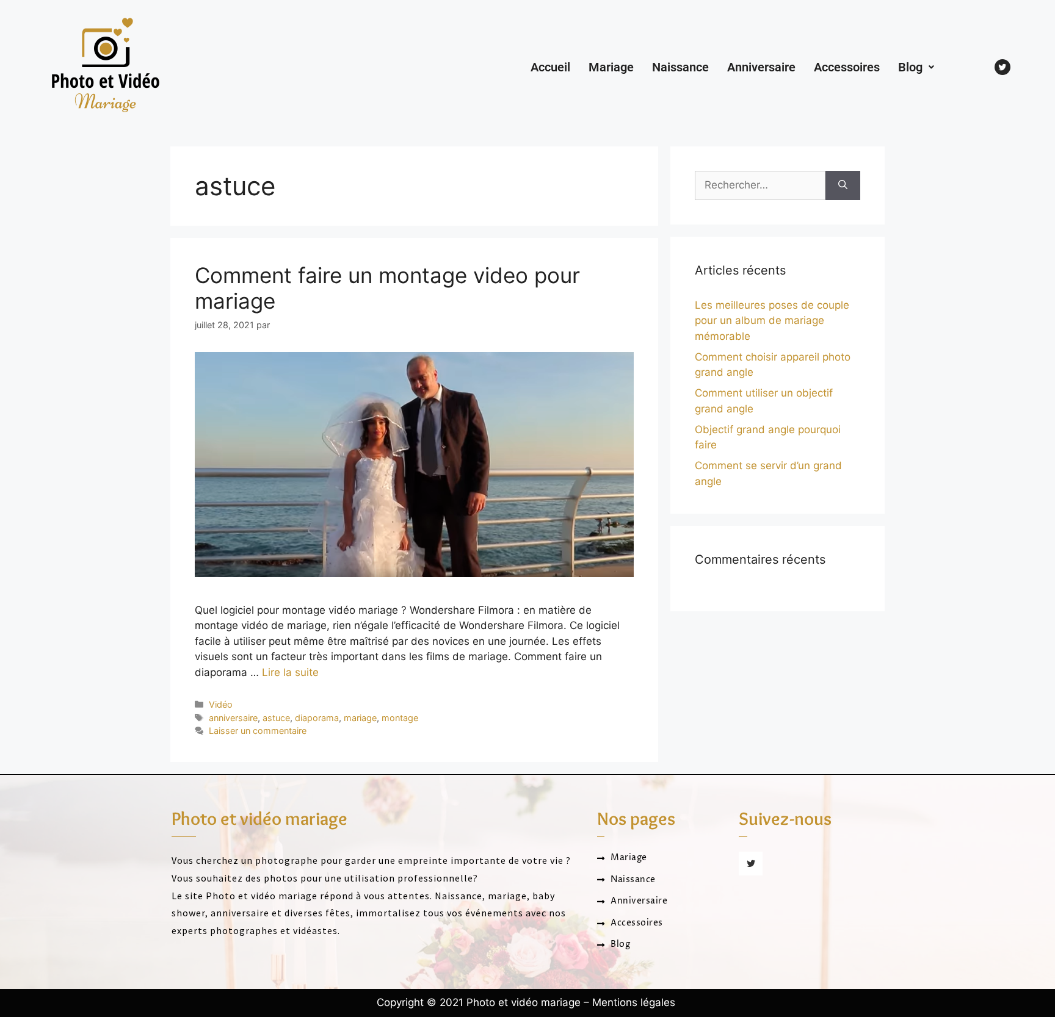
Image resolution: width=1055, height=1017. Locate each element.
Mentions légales (633, 1002)
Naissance (680, 67)
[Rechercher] (842, 185)
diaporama (317, 718)
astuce (276, 718)
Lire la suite (290, 672)
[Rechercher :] (760, 185)
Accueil (550, 67)
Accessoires (847, 67)
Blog (910, 67)
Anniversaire (761, 67)
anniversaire (233, 718)
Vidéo (221, 704)
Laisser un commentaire (257, 730)
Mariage (611, 67)
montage (400, 718)
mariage (360, 718)
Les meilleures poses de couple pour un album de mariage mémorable (772, 320)
